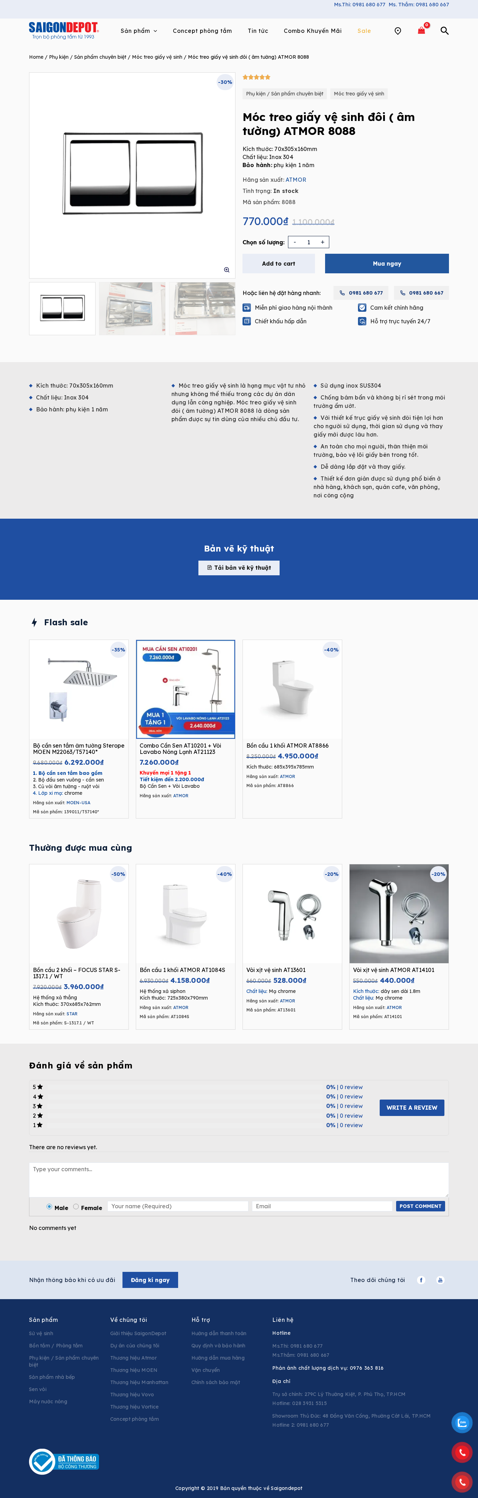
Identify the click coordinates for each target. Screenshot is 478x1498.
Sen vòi (38, 1389)
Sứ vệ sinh (41, 1333)
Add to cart (278, 263)
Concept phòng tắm (134, 1419)
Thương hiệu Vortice (134, 1407)
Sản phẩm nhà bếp (52, 1377)
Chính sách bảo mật (215, 1382)
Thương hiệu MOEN (134, 1370)
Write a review (412, 1107)
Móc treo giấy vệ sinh (157, 57)
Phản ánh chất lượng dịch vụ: (328, 1368)
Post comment (421, 1206)
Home (36, 57)
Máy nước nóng (48, 1401)
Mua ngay (387, 263)
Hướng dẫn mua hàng (218, 1358)
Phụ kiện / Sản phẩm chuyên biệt (87, 57)
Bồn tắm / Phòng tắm (56, 1345)
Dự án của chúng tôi (135, 1345)
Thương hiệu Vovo (132, 1394)
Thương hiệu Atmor (133, 1358)
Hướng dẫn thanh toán (219, 1333)
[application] (153, 30)
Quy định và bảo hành (218, 1345)
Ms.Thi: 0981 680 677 (359, 4)
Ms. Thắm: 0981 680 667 (419, 4)
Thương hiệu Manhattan (139, 1382)
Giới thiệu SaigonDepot (138, 1333)
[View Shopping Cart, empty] (421, 30)
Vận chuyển (205, 1370)
